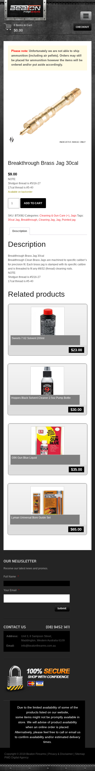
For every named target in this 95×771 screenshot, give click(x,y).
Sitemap (80, 754)
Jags (73, 215)
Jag (58, 219)
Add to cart (33, 203)
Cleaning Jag (47, 219)
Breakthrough (29, 219)
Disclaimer (66, 754)
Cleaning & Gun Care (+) (54, 215)
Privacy (52, 754)
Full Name (11, 576)
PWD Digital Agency (16, 757)
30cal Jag (14, 219)
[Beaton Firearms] (26, 11)
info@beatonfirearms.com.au (38, 645)
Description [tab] (19, 231)
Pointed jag (69, 219)
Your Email (11, 590)
